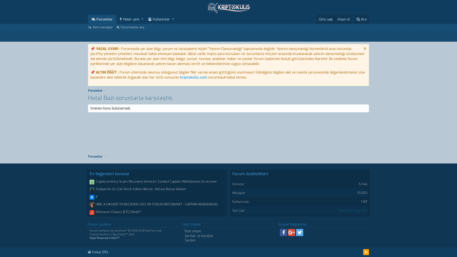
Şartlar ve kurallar (199, 236)
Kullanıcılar (161, 19)
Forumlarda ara (132, 27)
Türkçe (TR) (99, 252)
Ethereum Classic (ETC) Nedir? (118, 212)
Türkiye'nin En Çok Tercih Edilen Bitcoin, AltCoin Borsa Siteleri (141, 189)
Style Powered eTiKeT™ (104, 238)
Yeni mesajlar (102, 27)
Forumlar (104, 19)
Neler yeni (131, 19)
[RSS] (366, 252)
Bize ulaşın (193, 231)
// (97, 197)
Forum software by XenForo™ (125, 230)
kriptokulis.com (193, 77)
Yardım (190, 240)
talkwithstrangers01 (353, 210)
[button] (142, 19)
